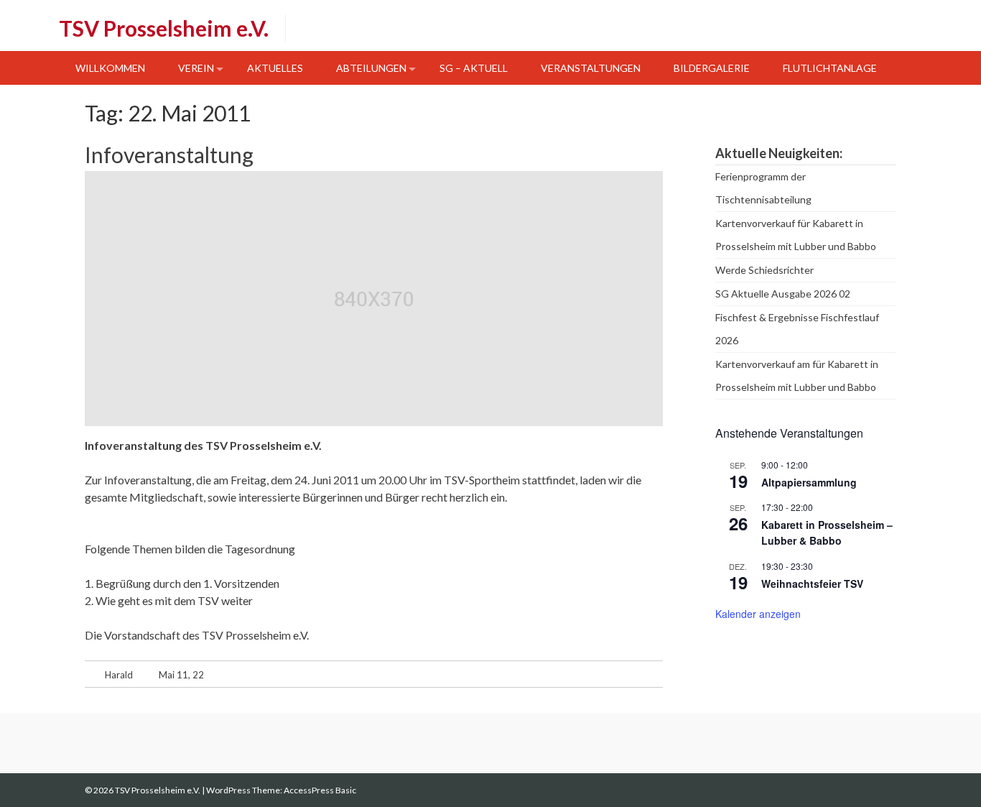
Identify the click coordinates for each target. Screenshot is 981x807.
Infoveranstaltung (169, 154)
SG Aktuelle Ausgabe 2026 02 (782, 293)
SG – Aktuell (474, 68)
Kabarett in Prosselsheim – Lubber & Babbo (827, 532)
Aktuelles (275, 68)
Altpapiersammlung (809, 482)
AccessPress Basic (320, 790)
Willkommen (110, 68)
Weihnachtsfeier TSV (812, 583)
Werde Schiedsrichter (764, 270)
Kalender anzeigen (758, 614)
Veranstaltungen (591, 68)
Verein (196, 68)
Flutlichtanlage (830, 68)
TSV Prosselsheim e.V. (164, 28)
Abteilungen (371, 68)
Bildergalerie (712, 68)
